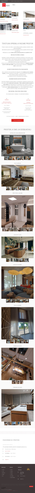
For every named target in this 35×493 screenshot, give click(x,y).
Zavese (12, 469)
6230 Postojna (31, 103)
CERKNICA (6, 99)
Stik (2, 475)
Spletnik (16, 490)
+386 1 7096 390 (7, 451)
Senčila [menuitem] (15, 1)
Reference (3, 472)
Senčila (12, 474)
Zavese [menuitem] (12, 1)
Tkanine (12, 471)
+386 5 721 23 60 (12, 456)
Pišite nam (2, 488)
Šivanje (3, 474)
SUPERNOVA (28, 102)
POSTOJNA (28, 100)
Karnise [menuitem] (18, 1)
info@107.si (7, 459)
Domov (3, 469)
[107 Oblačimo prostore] (5, 5)
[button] (17, 145)
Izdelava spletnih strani (10, 490)
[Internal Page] (29, 25)
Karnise (12, 472)
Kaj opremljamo (13, 477)
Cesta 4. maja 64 (4, 103)
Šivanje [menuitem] (21, 1)
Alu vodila (12, 475)
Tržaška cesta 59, (26, 103)
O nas (3, 471)
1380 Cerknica (9, 103)
